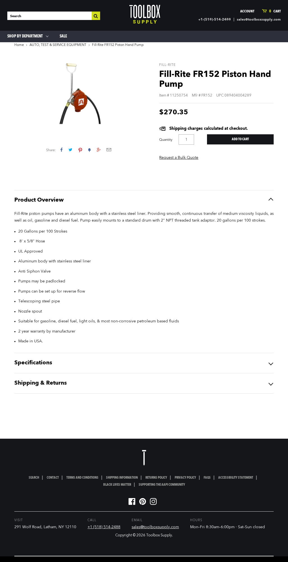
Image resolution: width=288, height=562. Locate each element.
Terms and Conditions (82, 478)
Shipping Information (122, 478)
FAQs (207, 478)
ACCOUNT (247, 11)
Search (34, 478)
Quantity (165, 140)
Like (61, 149)
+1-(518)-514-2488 (214, 19)
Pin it (80, 149)
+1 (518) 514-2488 (103, 527)
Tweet (70, 149)
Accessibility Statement (235, 478)
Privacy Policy (185, 478)
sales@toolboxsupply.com (259, 19)
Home (19, 45)
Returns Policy (156, 478)
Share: (51, 150)
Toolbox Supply (159, 535)
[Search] (96, 16)
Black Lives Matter (117, 485)
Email (109, 149)
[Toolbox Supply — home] (144, 15)
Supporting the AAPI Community (162, 485)
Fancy (89, 149)
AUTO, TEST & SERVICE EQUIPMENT (58, 45)
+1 (98, 149)
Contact (53, 478)
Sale (63, 36)
